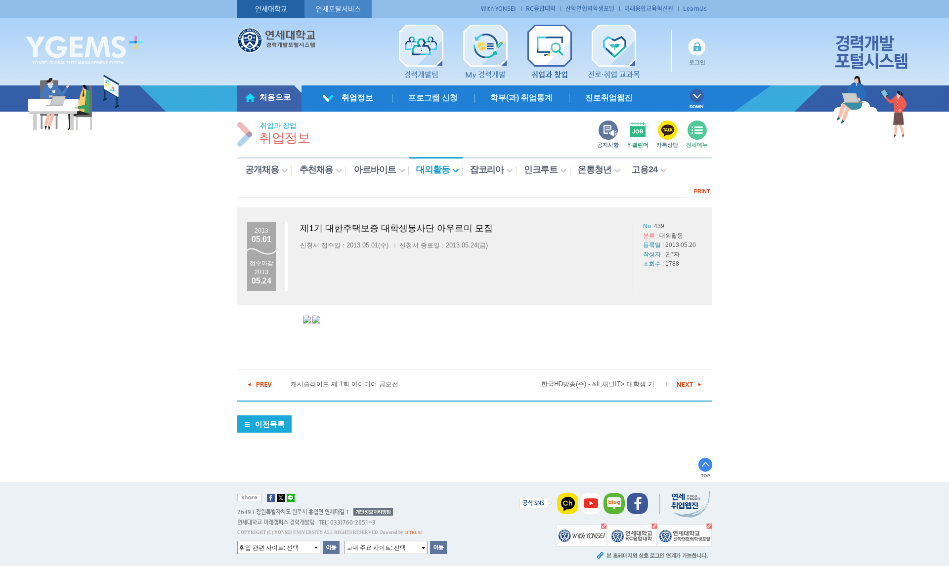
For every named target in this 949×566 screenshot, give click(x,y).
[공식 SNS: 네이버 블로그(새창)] (614, 503)
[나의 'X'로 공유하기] (281, 498)
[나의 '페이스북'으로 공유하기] (271, 498)
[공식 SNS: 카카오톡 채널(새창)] (567, 503)
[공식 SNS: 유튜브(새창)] (591, 503)
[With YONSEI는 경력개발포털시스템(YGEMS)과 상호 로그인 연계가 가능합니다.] (581, 534)
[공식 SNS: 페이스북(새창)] (637, 503)
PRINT (702, 191)
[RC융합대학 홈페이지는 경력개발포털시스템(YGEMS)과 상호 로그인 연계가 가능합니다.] (632, 534)
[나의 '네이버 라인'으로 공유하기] (291, 498)
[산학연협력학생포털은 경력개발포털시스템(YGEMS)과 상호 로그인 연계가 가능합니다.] (684, 534)
